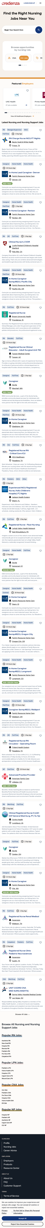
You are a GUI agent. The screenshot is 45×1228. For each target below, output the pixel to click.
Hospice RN (6, 1046)
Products (8, 1164)
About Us (8, 1178)
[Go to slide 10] (22, 112)
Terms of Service (11, 1196)
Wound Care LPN (7, 1078)
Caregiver (13, 381)
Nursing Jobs (10, 1146)
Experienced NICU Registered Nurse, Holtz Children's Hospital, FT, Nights (23, 490)
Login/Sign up (29, 3)
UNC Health (11, 102)
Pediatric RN (6, 1051)
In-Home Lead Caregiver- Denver (24, 172)
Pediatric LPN (6, 1068)
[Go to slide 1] (20, 65)
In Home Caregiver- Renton (22, 210)
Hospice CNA (6, 1098)
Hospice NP (6, 1115)
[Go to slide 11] (24, 112)
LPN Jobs (17, 1062)
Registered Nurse (17, 313)
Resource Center (11, 1168)
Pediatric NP (6, 1117)
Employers (8, 1160)
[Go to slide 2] (22, 65)
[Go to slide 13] (27, 112)
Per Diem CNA (6, 1095)
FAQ (6, 1182)
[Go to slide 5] (13, 112)
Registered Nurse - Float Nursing (24, 524)
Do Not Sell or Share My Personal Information (26, 1211)
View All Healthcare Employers (22, 116)
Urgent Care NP (7, 1122)
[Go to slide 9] (20, 112)
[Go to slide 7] (17, 112)
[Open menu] (40, 3)
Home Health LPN (8, 1070)
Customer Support (12, 1185)
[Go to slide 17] (34, 112)
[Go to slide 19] (38, 112)
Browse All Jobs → (22, 1014)
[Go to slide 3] (24, 65)
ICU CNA (4, 1090)
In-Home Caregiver (18, 419)
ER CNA (4, 1103)
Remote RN (5, 1048)
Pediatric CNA (6, 1092)
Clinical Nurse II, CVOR (19, 242)
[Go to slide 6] (15, 112)
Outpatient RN (6, 1056)
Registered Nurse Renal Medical (24, 916)
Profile (7, 1143)
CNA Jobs (17, 1084)
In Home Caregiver (18, 597)
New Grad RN (6, 1043)
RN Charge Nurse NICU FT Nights (24, 138)
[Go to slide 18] (36, 112)
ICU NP (4, 1125)
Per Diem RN (6, 1054)
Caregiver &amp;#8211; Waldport (24, 709)
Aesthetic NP (6, 1120)
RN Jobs (16, 1035)
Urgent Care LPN (7, 1076)
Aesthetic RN (6, 1040)
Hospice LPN (6, 1073)
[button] (22, 30)
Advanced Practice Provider (22, 775)
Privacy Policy (4, 1211)
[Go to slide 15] (31, 112)
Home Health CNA (8, 1100)
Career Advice (10, 1150)
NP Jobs (16, 1109)
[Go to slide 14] (29, 112)
